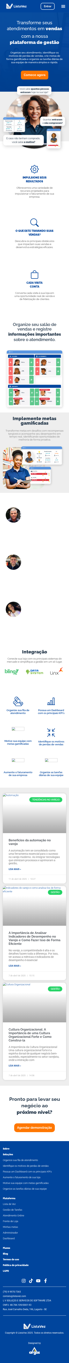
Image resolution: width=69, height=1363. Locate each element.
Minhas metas (10, 1227)
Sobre (6, 1148)
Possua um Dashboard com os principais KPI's (27, 1171)
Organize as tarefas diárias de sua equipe (25, 1189)
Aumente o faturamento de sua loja (21, 1177)
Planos (6, 1248)
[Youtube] (38, 1281)
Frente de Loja (10, 1221)
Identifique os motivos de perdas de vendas (26, 1166)
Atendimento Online (13, 1215)
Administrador (10, 1232)
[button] (63, 6)
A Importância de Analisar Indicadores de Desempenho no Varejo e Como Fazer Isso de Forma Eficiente (34, 938)
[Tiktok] (31, 1281)
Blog (5, 1253)
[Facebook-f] (45, 1281)
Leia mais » (15, 869)
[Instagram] (24, 1281)
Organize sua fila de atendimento (20, 1160)
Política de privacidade (16, 1265)
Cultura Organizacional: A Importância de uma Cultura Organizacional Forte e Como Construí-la (30, 1035)
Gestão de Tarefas (12, 1210)
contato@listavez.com (14, 1296)
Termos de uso (11, 1259)
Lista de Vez (9, 1204)
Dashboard (9, 1238)
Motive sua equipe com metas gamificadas (26, 1183)
